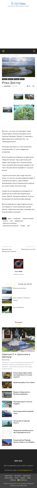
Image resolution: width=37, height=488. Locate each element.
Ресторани (17, 476)
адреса (9, 218)
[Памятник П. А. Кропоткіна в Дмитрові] (18, 339)
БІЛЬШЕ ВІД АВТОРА (25, 284)
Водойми (16, 55)
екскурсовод (17, 218)
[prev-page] (3, 317)
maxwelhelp (7, 86)
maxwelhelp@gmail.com (25, 470)
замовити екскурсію (27, 218)
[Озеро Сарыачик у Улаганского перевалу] (7, 299)
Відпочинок (27, 476)
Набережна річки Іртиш (19, 288)
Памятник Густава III (28, 249)
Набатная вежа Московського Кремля (9, 250)
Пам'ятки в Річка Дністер (9, 223)
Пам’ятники (8, 476)
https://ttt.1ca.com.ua (19, 274)
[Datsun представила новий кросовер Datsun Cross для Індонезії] (7, 375)
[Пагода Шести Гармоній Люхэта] (7, 423)
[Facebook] (4, 89)
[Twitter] (8, 89)
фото (28, 225)
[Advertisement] (18, 29)
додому (4, 55)
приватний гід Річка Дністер (10, 225)
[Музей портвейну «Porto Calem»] (7, 385)
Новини (22, 478)
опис (11, 221)
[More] (22, 89)
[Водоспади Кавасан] (7, 309)
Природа (10, 55)
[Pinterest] (13, 89)
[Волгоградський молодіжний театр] (7, 413)
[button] (3, 51)
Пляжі (29, 478)
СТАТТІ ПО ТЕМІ (10, 284)
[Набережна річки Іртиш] (7, 290)
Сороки (22, 79)
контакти (5, 221)
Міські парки (9, 478)
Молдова (16, 79)
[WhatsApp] (18, 89)
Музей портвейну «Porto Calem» (24, 382)
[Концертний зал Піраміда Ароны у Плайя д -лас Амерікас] (7, 442)
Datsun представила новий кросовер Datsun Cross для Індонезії (22, 375)
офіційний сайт (19, 221)
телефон (22, 225)
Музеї (16, 478)
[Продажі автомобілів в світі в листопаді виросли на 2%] (7, 433)
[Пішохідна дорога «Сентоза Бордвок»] (7, 404)
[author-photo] (18, 268)
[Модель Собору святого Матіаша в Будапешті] (7, 394)
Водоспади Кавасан (18, 307)
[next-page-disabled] (6, 317)
